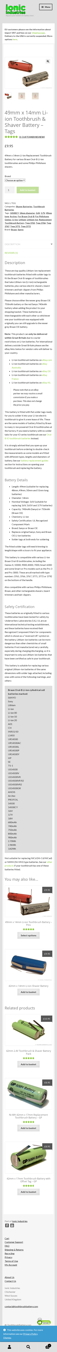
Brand (8, 176)
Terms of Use (11, 1261)
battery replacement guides (34, 460)
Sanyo (21, 229)
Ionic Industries (19, 1221)
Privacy (8, 1257)
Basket (44, 1345)
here (15, 39)
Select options (28, 935)
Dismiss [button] (7, 1337)
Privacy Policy (30, 1333)
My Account (11, 1264)
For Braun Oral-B (26, 216)
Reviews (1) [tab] (11, 252)
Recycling (9, 1253)
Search (28, 1347)
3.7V (43, 213)
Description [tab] (12, 244)
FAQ (7, 1245)
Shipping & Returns (14, 1249)
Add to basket (27, 190)
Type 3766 (41, 223)
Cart (7, 1238)
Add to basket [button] (28, 992)
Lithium (22, 219)
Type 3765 (30, 223)
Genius (8, 219)
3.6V (38, 213)
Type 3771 (15, 226)
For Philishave (42, 216)
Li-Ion (15, 219)
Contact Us (10, 1281)
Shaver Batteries (24, 206)
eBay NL (46, 382)
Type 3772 (26, 226)
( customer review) (32, 136)
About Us (9, 1277)
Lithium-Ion (32, 219)
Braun (14, 229)
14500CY (14, 213)
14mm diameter (27, 213)
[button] (48, 61)
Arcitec (13, 216)
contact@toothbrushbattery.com (21, 1306)
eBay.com (47, 360)
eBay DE (46, 371)
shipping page (38, 33)
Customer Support (14, 1242)
